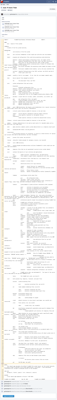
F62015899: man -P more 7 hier (12, 30)
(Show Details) (29, 388)
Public (10, 10)
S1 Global (25, 383)
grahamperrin (13, 14)
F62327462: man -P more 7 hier (12, 23)
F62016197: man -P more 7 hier (12, 27)
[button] (56, 1)
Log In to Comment (8, 396)
